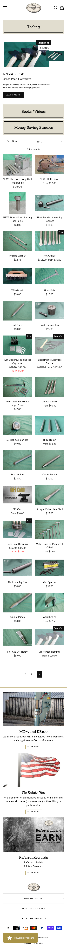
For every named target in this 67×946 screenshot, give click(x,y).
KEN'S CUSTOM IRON (33, 918)
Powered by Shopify (33, 943)
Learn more (13, 95)
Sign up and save (33, 908)
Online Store (33, 898)
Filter (14, 141)
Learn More (33, 747)
